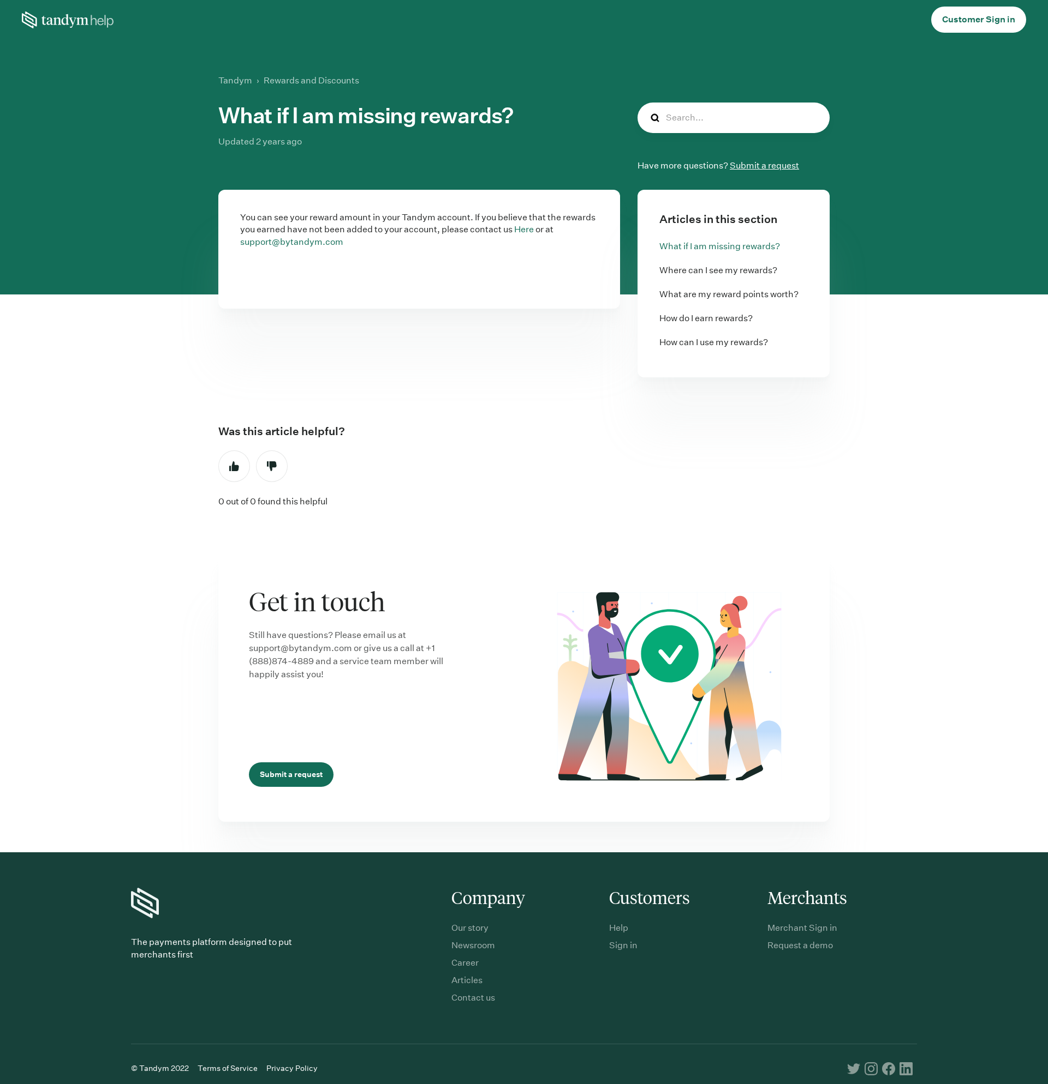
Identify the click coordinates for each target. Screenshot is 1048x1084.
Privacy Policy (292, 1068)
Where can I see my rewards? (718, 270)
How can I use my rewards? (713, 342)
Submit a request (764, 165)
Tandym (235, 80)
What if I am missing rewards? (719, 246)
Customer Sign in (978, 19)
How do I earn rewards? (706, 318)
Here (524, 229)
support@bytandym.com (291, 242)
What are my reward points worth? (729, 294)
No (272, 466)
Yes (234, 466)
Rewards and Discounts (311, 80)
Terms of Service (228, 1068)
